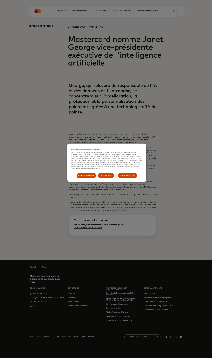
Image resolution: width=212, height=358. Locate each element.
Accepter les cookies (86, 175)
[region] (107, 162)
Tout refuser (106, 175)
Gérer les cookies (128, 175)
